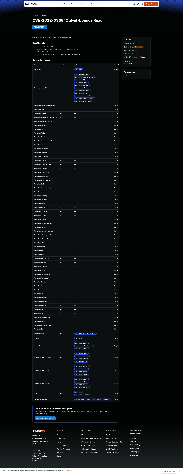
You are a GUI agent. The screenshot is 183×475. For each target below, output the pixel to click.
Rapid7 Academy (112, 449)
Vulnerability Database (89, 449)
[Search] (134, 4)
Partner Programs (63, 449)
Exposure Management (40, 441)
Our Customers (62, 445)
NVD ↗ (126, 76)
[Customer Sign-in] (142, 4)
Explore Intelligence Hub (45, 418)
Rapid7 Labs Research (89, 445)
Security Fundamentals (89, 452)
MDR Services (37, 443)
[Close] (180, 471)
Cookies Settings (169, 471)
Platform (65, 4)
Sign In (108, 435)
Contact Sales (37, 461)
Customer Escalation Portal (115, 452)
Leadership (61, 438)
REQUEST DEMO (40, 27)
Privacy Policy (68, 470)
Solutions (35, 446)
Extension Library (112, 445)
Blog (82, 435)
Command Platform (39, 439)
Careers (60, 456)
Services (74, 4)
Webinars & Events (88, 442)
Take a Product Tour (40, 456)
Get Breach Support (39, 458)
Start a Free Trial (38, 454)
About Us (60, 435)
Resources (84, 4)
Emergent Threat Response (91, 438)
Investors (60, 452)
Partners (94, 4)
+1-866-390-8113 (136, 434)
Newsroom (61, 442)
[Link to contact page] (138, 4)
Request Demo (151, 4)
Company (103, 4)
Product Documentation (114, 442)
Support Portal (111, 438)
